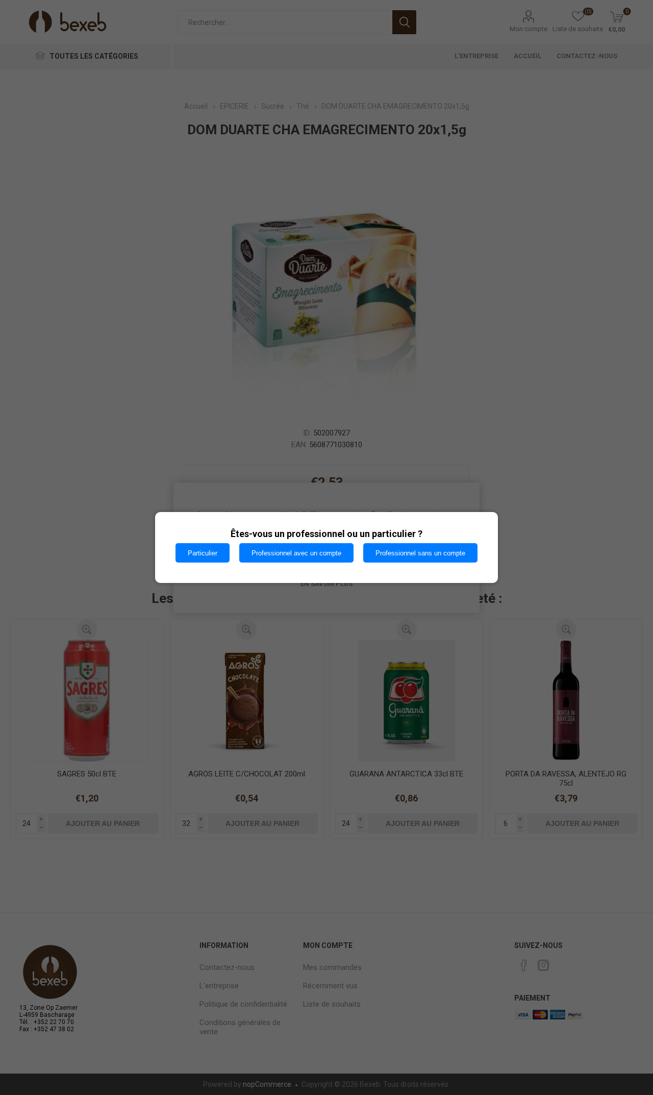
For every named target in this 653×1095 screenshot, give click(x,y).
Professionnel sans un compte (420, 553)
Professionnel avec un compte (296, 553)
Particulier (202, 553)
